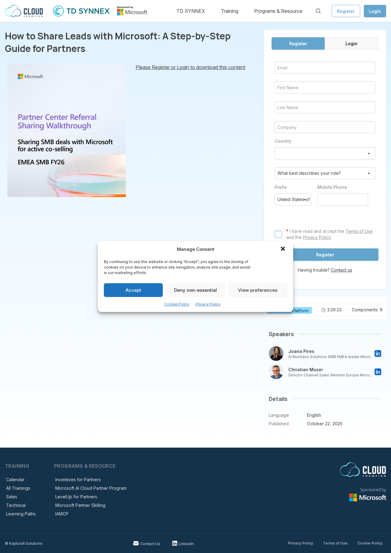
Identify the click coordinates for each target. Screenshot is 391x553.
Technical (16, 505)
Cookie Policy (176, 304)
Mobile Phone (332, 187)
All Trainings (18, 488)
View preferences (257, 290)
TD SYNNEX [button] (190, 11)
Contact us (341, 270)
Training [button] (229, 11)
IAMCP (61, 513)
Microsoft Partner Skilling (80, 505)
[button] (283, 249)
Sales (11, 496)
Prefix (281, 187)
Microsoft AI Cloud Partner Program (90, 488)
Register (346, 11)
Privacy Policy (208, 304)
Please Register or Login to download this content (190, 67)
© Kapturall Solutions (23, 543)
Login (375, 11)
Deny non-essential (195, 290)
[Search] (318, 11)
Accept (133, 290)
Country (283, 141)
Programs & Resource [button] (278, 11)
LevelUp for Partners (76, 496)
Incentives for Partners (78, 479)
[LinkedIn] (378, 353)
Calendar (15, 479)
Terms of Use (359, 231)
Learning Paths (21, 513)
